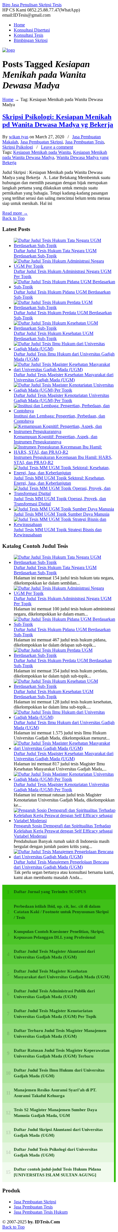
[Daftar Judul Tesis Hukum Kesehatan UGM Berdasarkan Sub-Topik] (65, 328)
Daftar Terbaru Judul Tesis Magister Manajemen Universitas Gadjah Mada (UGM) (60, 1033)
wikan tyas (18, 136)
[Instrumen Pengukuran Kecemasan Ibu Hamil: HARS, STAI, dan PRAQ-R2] (65, 452)
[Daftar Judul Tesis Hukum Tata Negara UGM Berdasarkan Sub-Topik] (65, 245)
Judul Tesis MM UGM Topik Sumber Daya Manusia (61, 514)
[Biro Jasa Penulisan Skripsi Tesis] (8, 50)
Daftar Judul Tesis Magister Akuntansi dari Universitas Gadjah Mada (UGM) (54, 954)
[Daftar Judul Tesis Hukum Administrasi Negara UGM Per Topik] (65, 266)
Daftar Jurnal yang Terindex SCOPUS (50, 891)
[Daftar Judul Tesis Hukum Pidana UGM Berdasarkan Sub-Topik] (65, 286)
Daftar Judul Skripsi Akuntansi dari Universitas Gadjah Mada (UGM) (58, 1132)
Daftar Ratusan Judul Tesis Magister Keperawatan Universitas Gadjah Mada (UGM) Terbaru (61, 1053)
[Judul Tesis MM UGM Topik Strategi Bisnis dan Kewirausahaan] (65, 524)
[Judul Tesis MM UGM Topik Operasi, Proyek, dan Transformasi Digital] (65, 493)
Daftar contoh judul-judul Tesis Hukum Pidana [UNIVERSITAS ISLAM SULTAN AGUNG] (57, 1172)
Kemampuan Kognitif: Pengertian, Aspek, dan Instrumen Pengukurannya (55, 439)
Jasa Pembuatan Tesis (84, 141)
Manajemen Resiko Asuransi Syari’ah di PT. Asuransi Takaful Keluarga (55, 1093)
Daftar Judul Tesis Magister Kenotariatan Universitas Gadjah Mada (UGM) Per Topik (61, 398)
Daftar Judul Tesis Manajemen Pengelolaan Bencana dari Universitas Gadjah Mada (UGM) (61, 865)
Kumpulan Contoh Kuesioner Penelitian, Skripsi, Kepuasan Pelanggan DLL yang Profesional (59, 934)
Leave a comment (57, 147)
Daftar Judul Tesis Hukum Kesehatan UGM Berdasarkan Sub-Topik (53, 336)
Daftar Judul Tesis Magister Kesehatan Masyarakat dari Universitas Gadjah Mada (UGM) (63, 377)
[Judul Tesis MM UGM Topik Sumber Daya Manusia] (64, 509)
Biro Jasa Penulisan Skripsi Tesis (32, 4)
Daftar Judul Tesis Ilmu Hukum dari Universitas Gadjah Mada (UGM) (59, 1073)
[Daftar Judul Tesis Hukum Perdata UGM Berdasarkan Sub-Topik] (65, 307)
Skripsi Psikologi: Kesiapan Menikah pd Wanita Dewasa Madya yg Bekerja (57, 120)
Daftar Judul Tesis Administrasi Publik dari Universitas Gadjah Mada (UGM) (54, 994)
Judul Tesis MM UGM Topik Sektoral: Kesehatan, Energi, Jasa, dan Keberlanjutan (59, 481)
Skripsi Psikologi (17, 147)
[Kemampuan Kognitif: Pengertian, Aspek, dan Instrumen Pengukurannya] (65, 431)
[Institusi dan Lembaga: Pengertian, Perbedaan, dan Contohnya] (65, 410)
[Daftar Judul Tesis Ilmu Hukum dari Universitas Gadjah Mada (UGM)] (65, 348)
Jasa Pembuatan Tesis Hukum (41, 1212)
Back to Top (13, 218)
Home (7, 99)
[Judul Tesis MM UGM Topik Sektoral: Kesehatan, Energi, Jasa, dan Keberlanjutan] (65, 472)
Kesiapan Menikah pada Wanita (42, 152)
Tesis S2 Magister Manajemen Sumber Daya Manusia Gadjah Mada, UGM (55, 1112)
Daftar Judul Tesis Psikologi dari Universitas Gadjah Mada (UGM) (55, 1152)
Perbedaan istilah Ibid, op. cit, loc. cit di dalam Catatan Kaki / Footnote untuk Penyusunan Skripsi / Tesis (61, 912)
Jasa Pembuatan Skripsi (41, 141)
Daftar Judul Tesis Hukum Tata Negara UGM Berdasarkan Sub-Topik (55, 253)
